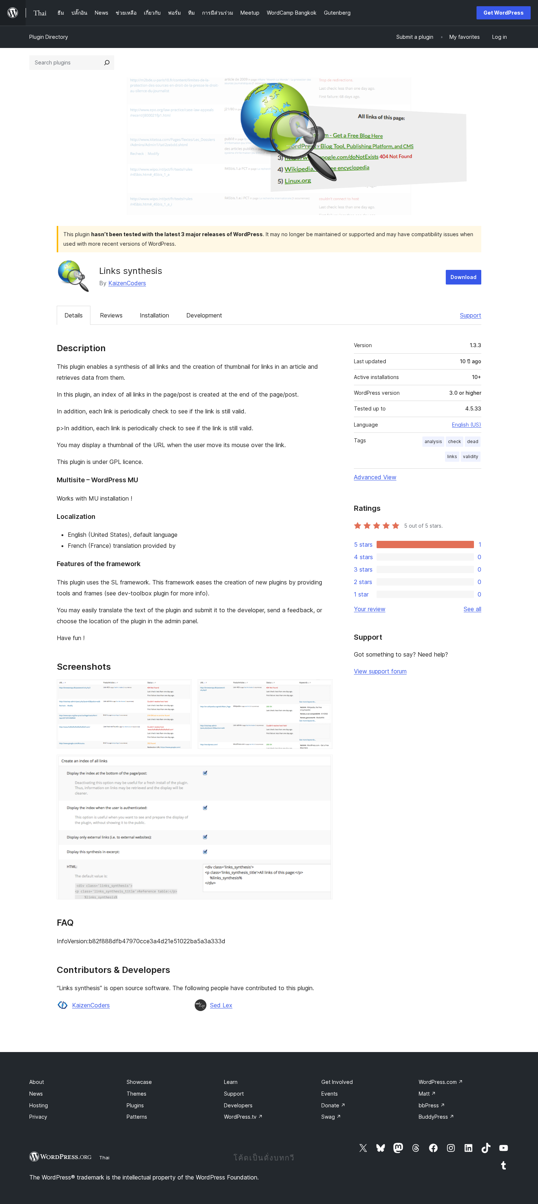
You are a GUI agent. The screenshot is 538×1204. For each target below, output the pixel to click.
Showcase (139, 1082)
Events (329, 1093)
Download (464, 277)
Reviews (111, 315)
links (452, 456)
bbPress (432, 1105)
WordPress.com (441, 1082)
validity (470, 456)
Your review (369, 609)
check (454, 441)
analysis (433, 441)
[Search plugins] (107, 62)
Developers (238, 1105)
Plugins (135, 1105)
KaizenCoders (127, 283)
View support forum (380, 671)
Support (470, 315)
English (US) (466, 424)
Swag (331, 1117)
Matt (427, 1093)
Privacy (38, 1117)
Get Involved (337, 1082)
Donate (333, 1105)
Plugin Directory (48, 37)
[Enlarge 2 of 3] (322, 689)
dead (472, 441)
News (36, 1093)
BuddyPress (436, 1117)
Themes (136, 1093)
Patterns (137, 1117)
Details (73, 315)
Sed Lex (221, 1005)
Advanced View (375, 477)
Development (204, 315)
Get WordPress (503, 13)
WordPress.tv (243, 1117)
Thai (104, 1157)
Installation (154, 315)
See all (472, 609)
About (36, 1082)
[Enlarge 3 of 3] (322, 764)
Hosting (38, 1105)
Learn (231, 1082)
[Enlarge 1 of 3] (182, 689)
